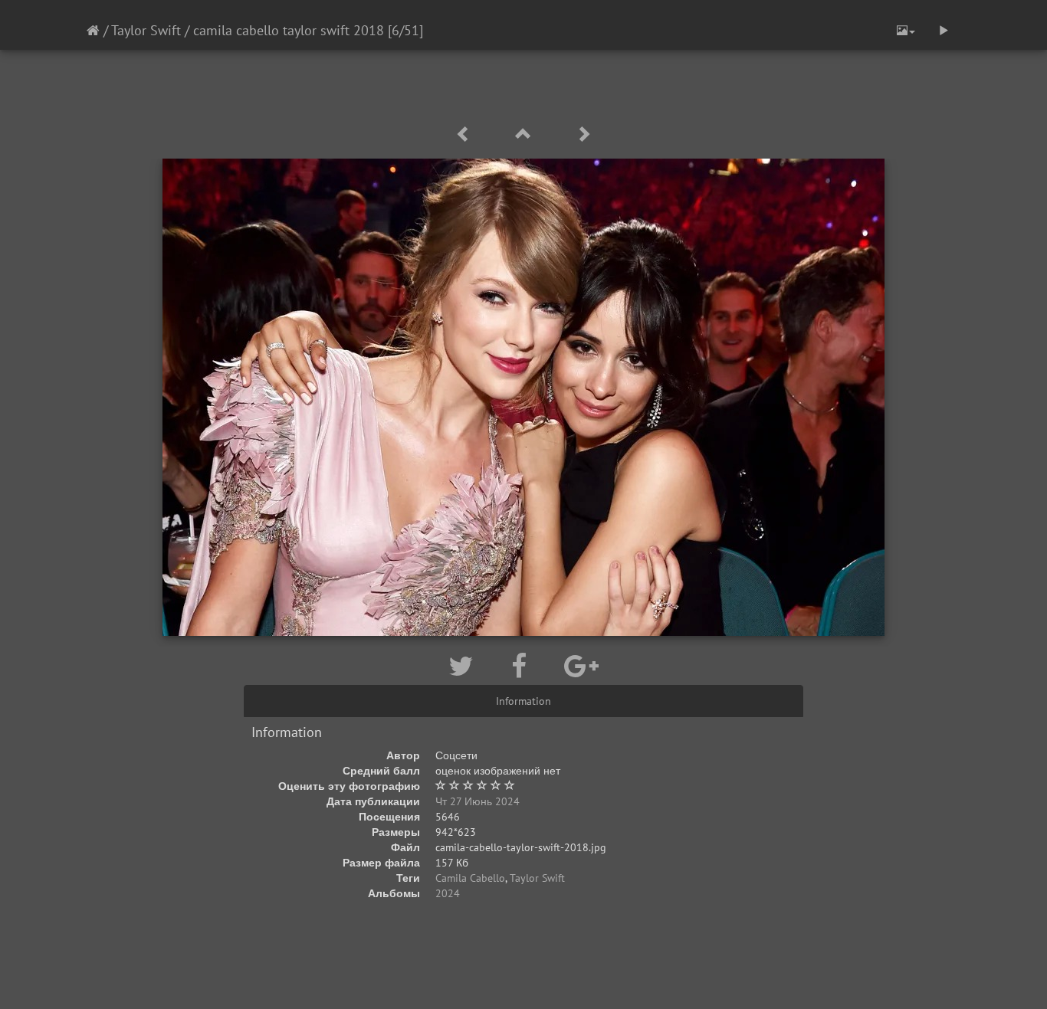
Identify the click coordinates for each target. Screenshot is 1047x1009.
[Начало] (93, 30)
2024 (447, 893)
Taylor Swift (146, 30)
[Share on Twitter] (464, 665)
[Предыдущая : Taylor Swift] (466, 134)
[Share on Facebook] (522, 665)
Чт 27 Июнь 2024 (477, 801)
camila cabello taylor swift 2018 (288, 30)
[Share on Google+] (581, 665)
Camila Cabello (470, 878)
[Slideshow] (943, 30)
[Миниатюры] (526, 134)
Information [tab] (523, 701)
